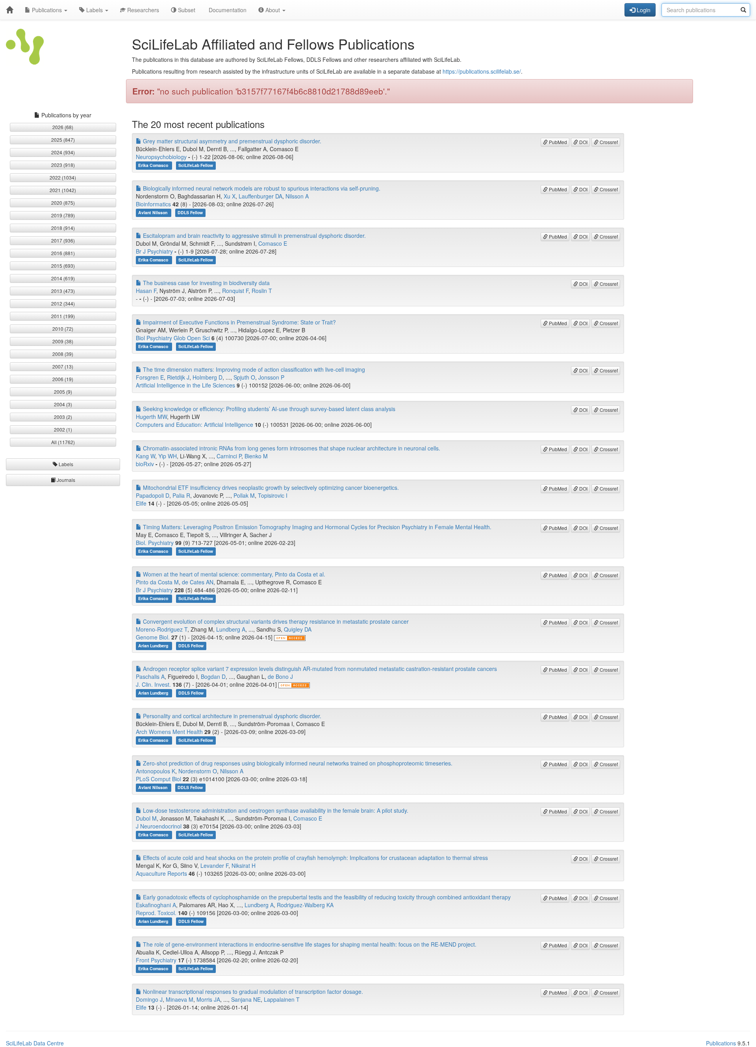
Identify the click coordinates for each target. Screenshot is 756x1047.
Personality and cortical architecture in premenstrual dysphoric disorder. (231, 716)
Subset (185, 10)
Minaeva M (179, 999)
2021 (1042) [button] (63, 190)
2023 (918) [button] (63, 164)
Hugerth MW (151, 417)
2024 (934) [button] (63, 152)
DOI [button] (582, 142)
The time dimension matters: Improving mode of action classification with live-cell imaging (253, 369)
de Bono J (280, 676)
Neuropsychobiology (161, 157)
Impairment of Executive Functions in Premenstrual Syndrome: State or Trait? (238, 322)
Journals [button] (65, 479)
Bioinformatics (153, 204)
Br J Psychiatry (154, 251)
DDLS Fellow (190, 212)
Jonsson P (271, 377)
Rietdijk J (178, 377)
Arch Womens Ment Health (169, 732)
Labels (94, 10)
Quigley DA (297, 629)
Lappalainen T (282, 999)
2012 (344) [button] (63, 303)
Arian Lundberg (153, 646)
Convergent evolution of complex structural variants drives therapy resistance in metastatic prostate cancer (275, 621)
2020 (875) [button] (63, 202)
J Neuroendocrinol (159, 826)
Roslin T (262, 291)
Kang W (145, 456)
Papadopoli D (152, 495)
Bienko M (256, 456)
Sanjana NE (246, 999)
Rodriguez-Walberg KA (305, 905)
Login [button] (642, 10)
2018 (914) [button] (63, 227)
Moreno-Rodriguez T (161, 629)
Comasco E (272, 243)
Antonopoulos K (155, 771)
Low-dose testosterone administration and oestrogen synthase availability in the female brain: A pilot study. (274, 810)
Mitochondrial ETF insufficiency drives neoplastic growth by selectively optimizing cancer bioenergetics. (270, 487)
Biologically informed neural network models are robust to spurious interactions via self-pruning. (260, 188)
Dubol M (146, 818)
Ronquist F (235, 291)
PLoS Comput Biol (158, 779)
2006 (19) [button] (62, 379)
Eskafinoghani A (156, 905)
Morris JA (208, 999)
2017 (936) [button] (63, 240)
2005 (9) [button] (63, 391)
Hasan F (146, 291)
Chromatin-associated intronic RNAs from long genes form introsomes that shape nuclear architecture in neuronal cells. (290, 448)
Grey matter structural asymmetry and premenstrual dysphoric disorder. (231, 141)
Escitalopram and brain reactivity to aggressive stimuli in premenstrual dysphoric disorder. (253, 235)
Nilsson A (297, 196)
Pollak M (244, 495)
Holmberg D (207, 377)
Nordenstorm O (197, 771)
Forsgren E (150, 377)
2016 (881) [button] (63, 253)
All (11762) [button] (63, 442)
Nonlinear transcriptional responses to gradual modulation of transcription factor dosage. (252, 991)
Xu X (229, 196)
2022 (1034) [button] (63, 177)
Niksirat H (244, 865)
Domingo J (149, 999)
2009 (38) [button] (62, 341)
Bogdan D (213, 676)
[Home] (9, 10)
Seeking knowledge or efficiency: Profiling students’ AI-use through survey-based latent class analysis (268, 409)
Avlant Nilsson (153, 212)
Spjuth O (244, 377)
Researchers (142, 10)
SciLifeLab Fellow (195, 165)
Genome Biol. (153, 637)
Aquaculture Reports (161, 873)
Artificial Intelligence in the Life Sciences (185, 385)
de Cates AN (197, 582)
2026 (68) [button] (62, 127)
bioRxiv (145, 464)
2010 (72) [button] (62, 328)
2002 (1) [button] (63, 429)
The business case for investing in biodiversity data (205, 283)
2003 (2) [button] (63, 416)
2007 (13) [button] (62, 366)
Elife (141, 503)
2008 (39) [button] (62, 353)
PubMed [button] (557, 142)
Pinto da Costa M (157, 582)
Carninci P (229, 456)
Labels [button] (65, 464)
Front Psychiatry (156, 960)
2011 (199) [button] (63, 316)
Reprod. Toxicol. (156, 913)
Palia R (181, 495)
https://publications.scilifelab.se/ (482, 71)
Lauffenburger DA (260, 196)
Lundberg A (230, 629)
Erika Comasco (153, 165)
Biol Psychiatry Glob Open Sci (173, 338)
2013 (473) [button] (63, 290)
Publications (46, 10)
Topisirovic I (272, 495)
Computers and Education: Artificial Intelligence (194, 424)
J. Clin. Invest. (153, 684)
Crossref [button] (608, 142)
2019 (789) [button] (63, 215)
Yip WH (167, 456)
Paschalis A (150, 676)
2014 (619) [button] (63, 278)
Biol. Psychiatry (155, 543)
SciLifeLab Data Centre (35, 1043)
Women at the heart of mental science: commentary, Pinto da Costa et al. (233, 574)
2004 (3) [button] (63, 404)
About (273, 10)
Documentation (226, 10)
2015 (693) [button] (63, 265)
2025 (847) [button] (63, 139)
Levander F (214, 865)
